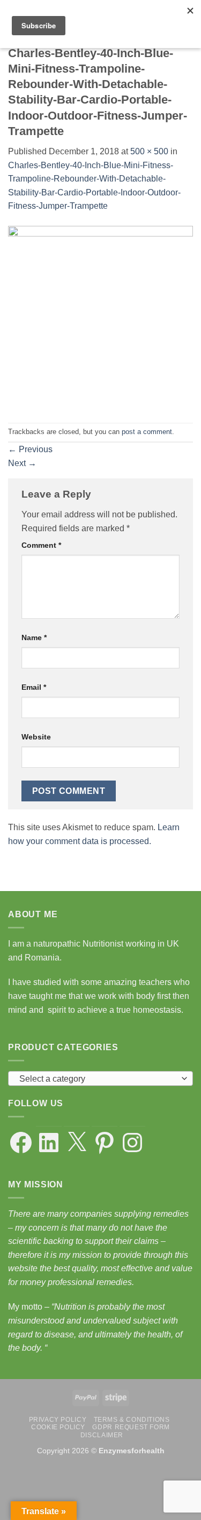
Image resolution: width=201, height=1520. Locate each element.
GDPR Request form (130, 1427)
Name (34, 637)
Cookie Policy (58, 1427)
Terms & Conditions (132, 1419)
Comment (41, 545)
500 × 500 (149, 151)
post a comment (147, 432)
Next (22, 463)
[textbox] (98, 1079)
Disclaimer (101, 1435)
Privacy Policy (58, 1419)
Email (33, 687)
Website (36, 737)
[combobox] (100, 1078)
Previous (30, 449)
